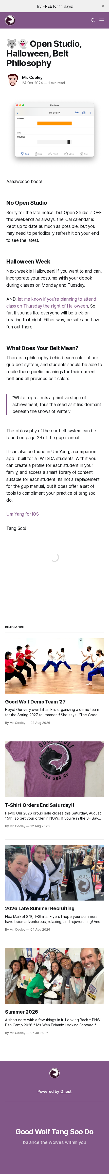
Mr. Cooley (32, 77)
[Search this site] (93, 20)
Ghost (65, 1091)
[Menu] (102, 20)
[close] (103, 6)
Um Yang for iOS (22, 514)
